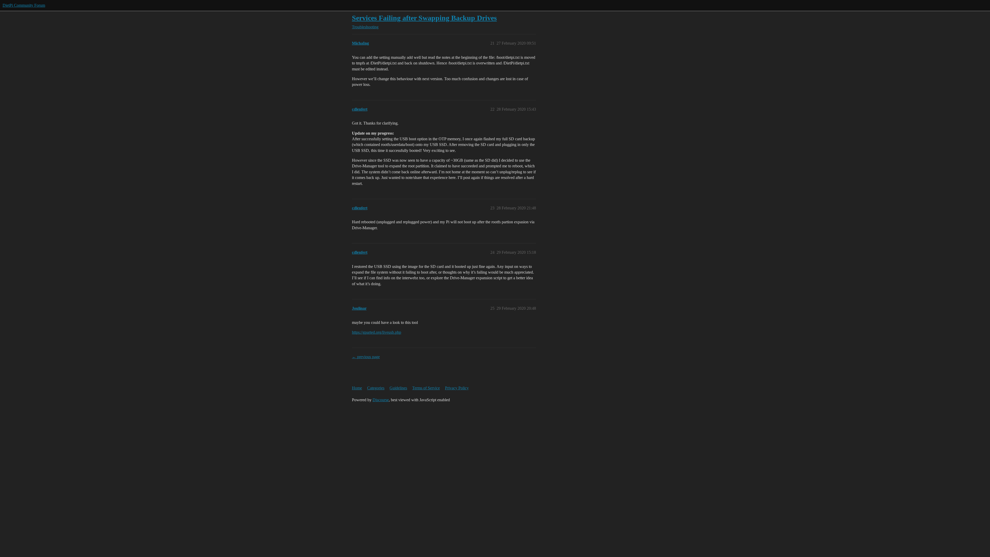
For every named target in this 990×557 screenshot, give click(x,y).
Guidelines (398, 388)
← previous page (366, 357)
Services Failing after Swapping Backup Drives (424, 18)
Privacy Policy (457, 388)
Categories (375, 388)
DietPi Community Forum (24, 5)
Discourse (381, 400)
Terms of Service (426, 388)
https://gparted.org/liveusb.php (376, 332)
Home (357, 388)
